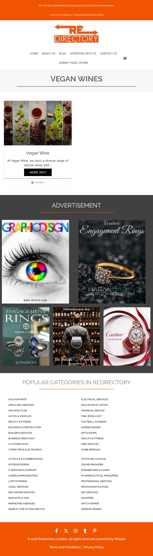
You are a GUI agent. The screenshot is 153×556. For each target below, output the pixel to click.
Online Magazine (92, 464)
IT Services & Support (22, 470)
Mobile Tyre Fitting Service (26, 509)
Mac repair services (21, 492)
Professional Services (96, 481)
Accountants (17, 399)
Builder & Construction (24, 427)
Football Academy (94, 421)
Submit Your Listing (73, 63)
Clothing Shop (18, 444)
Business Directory (21, 438)
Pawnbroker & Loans (95, 470)
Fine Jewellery (91, 416)
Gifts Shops (89, 432)
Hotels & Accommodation (25, 458)
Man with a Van (18, 498)
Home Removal (91, 449)
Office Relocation (93, 458)
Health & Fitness (92, 438)
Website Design (91, 509)
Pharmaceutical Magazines (99, 475)
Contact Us (108, 53)
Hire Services (90, 444)
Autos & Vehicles (19, 416)
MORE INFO (38, 172)
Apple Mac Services (21, 405)
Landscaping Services (23, 475)
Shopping (87, 498)
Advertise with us (83, 53)
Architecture (17, 410)
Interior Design (18, 464)
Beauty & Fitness (19, 421)
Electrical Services (94, 399)
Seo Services (89, 492)
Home (34, 53)
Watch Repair (90, 503)
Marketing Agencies (21, 503)
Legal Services (18, 486)
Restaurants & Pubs (94, 486)
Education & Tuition (94, 405)
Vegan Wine (37, 153)
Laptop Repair (17, 481)
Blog (62, 53)
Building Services (20, 432)
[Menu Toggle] (125, 58)
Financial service (93, 410)
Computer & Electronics (25, 449)
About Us (48, 53)
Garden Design (91, 427)
